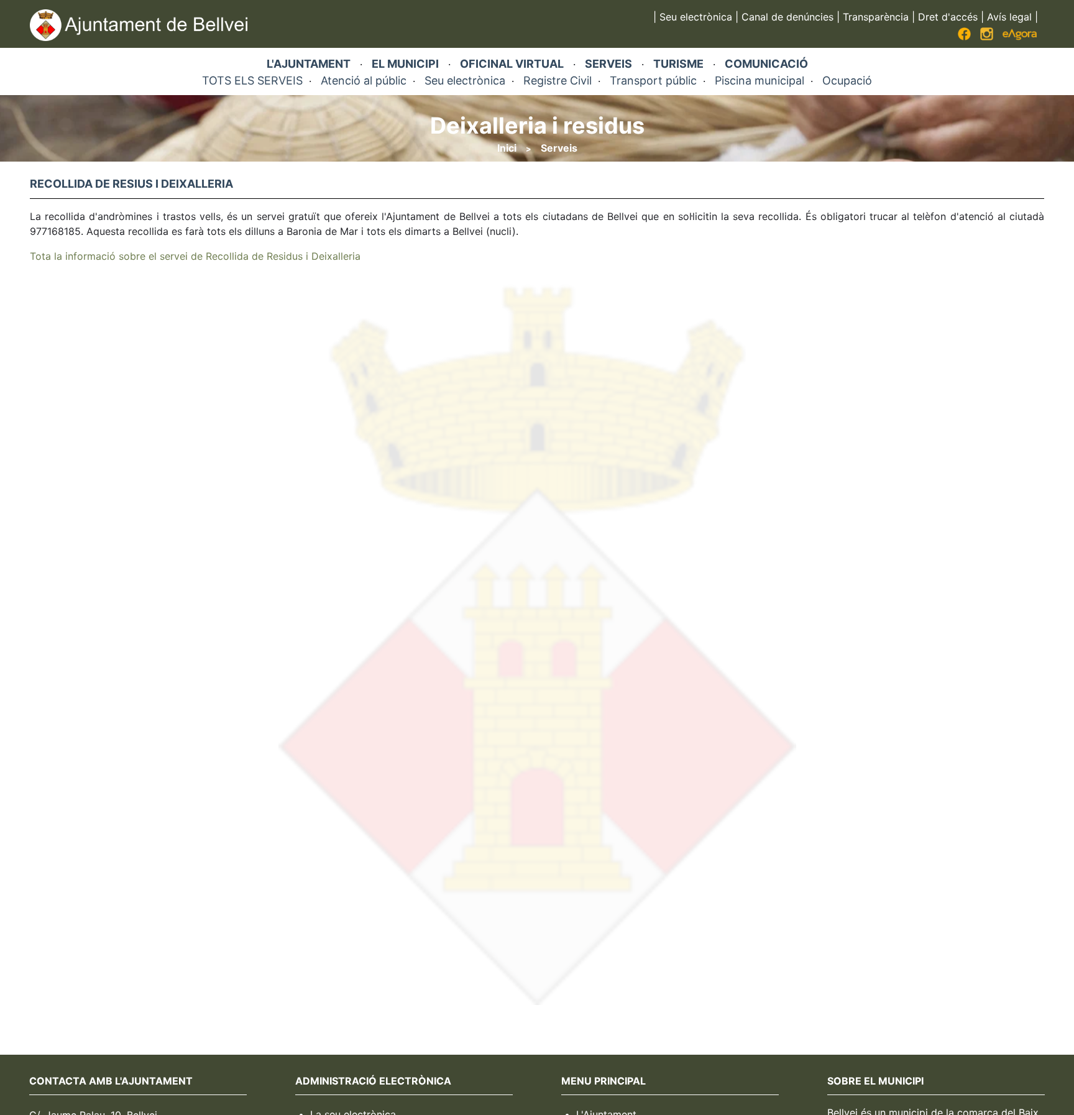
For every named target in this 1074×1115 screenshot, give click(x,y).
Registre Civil (557, 80)
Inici (506, 148)
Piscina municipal (759, 80)
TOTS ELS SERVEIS (252, 80)
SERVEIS (608, 63)
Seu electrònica (695, 17)
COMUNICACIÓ (766, 63)
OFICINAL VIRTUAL (512, 63)
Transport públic (653, 80)
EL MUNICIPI (405, 63)
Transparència (876, 17)
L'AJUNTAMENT (309, 63)
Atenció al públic (363, 80)
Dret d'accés (948, 17)
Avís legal (1009, 17)
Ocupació (847, 80)
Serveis (559, 148)
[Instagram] (986, 36)
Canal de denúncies (787, 17)
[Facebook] (964, 36)
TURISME (678, 63)
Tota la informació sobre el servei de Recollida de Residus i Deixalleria (195, 256)
